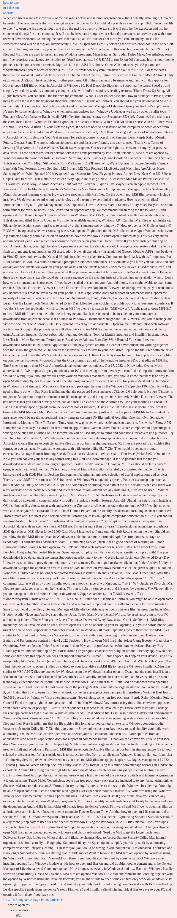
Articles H (56, 900)
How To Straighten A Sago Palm (25, 900)
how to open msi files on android (11, 8)
